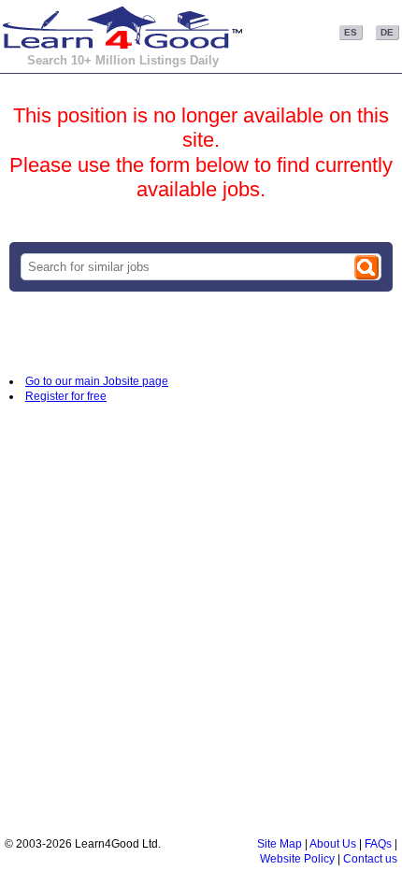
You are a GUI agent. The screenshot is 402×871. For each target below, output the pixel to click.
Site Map (279, 843)
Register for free (66, 396)
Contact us (370, 858)
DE (387, 32)
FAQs (378, 843)
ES (350, 32)
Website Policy (297, 858)
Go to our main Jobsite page (96, 381)
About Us (332, 843)
